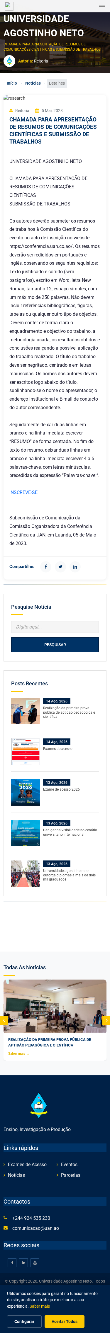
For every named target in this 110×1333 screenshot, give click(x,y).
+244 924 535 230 (31, 1218)
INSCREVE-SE (24, 492)
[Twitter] (60, 566)
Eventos (69, 1164)
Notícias (33, 83)
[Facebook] (45, 566)
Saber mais (19, 1053)
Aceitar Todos (64, 1321)
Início (12, 83)
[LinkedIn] (75, 566)
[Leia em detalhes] (25, 710)
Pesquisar (55, 644)
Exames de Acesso (27, 1164)
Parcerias (70, 1175)
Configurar (24, 1321)
